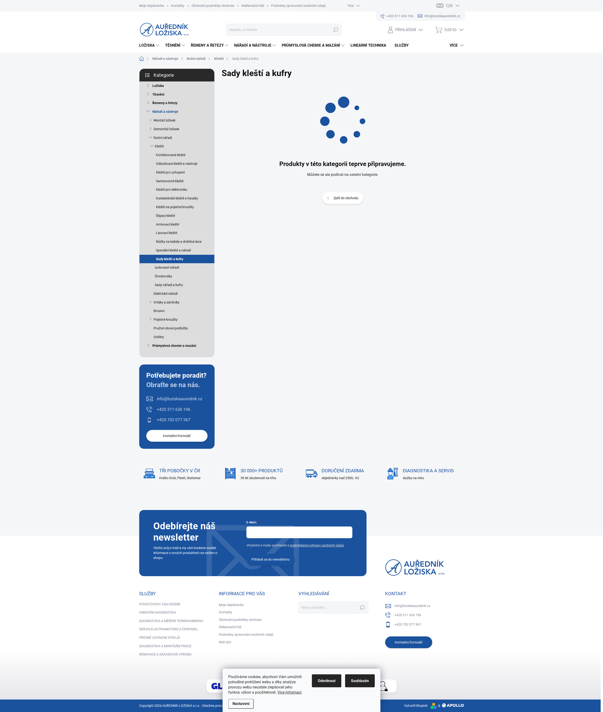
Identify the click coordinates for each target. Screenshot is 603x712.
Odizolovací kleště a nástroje (176, 164)
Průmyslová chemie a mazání (174, 346)
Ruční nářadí (163, 138)
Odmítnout (326, 681)
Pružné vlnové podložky (171, 328)
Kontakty (177, 6)
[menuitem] (149, 45)
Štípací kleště (165, 216)
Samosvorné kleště (169, 181)
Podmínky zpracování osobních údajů (298, 6)
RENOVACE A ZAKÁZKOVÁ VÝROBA (165, 654)
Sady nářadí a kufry (169, 285)
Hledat (336, 30)
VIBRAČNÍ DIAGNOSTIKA (157, 612)
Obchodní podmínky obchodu (212, 6)
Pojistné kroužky (166, 319)
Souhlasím (360, 681)
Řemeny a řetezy (164, 103)
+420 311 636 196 (173, 409)
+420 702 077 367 (173, 419)
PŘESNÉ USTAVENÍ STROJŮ (159, 637)
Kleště (159, 146)
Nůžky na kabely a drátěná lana (179, 241)
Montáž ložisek (164, 120)
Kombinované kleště (170, 155)
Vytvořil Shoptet (416, 706)
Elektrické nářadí (166, 293)
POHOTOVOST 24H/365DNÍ (159, 604)
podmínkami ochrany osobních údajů (317, 545)
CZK (449, 6)
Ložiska (158, 86)
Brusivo (159, 311)
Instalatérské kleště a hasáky (177, 198)
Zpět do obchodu (346, 198)
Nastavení (240, 703)
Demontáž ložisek (166, 129)
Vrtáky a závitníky (166, 302)
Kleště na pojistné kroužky (175, 207)
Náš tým (225, 642)
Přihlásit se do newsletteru (270, 559)
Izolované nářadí (167, 267)
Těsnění (158, 94)
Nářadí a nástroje (165, 111)
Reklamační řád (252, 6)
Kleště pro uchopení (170, 172)
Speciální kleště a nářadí (173, 250)
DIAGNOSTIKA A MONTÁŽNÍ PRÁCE (165, 646)
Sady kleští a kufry (169, 259)
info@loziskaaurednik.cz (179, 398)
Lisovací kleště (166, 233)
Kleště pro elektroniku (171, 189)
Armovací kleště (167, 224)
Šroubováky (163, 276)
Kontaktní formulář (177, 436)
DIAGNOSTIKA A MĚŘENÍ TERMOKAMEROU (171, 621)
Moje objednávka (151, 6)
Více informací (289, 692)
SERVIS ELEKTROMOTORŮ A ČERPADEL (168, 629)
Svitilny (159, 337)
